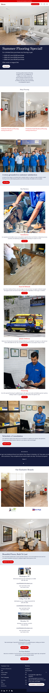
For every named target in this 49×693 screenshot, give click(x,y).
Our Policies (3, 674)
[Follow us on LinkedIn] (4, 690)
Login (26, 684)
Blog (2, 682)
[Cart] (44, 4)
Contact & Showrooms (6, 668)
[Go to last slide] (1, 109)
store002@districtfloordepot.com (25, 605)
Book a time (7, 443)
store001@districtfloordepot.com (24, 583)
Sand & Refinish (28, 670)
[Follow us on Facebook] (9, 690)
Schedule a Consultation (36, 684)
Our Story (6, 182)
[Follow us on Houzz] (12, 690)
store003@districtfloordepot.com (24, 628)
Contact (3, 684)
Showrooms (3, 686)
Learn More (24, 241)
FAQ (2, 670)
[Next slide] (46, 109)
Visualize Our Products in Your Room (24, 1)
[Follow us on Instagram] (1, 690)
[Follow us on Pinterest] (6, 690)
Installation (27, 668)
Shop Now (6, 66)
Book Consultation (35, 4)
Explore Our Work (8, 562)
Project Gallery (4, 672)
